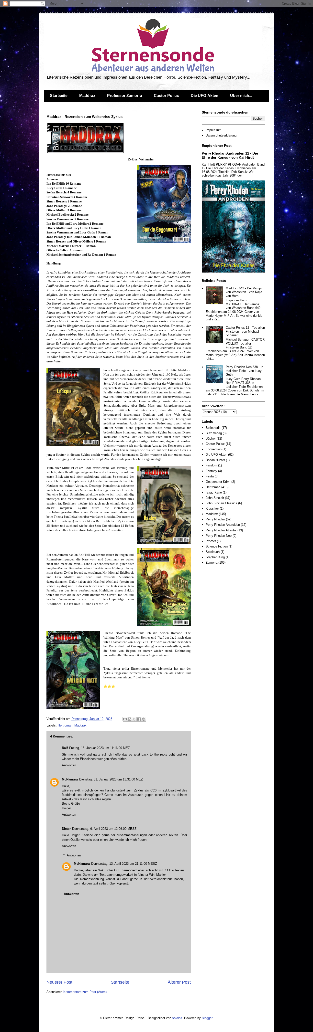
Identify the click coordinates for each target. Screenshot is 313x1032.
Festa (210, 476)
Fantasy (211, 471)
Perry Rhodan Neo (219, 535)
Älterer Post (179, 982)
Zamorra (211, 562)
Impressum (214, 130)
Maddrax (87, 96)
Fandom (211, 465)
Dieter (66, 829)
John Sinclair (215, 498)
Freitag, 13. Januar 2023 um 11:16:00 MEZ (99, 748)
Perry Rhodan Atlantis (221, 530)
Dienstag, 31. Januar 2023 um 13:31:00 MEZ (111, 779)
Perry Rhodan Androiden (223, 525)
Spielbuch (213, 552)
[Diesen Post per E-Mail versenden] (125, 719)
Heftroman (65, 725)
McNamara (70, 779)
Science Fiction (217, 546)
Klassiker (212, 508)
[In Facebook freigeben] (138, 719)
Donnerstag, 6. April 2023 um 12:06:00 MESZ (104, 829)
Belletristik (213, 428)
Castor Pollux (166, 96)
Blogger (207, 1018)
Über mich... (241, 96)
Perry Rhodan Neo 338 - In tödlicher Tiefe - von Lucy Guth (244, 370)
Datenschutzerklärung (221, 135)
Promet (211, 541)
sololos (177, 1018)
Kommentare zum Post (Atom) (85, 992)
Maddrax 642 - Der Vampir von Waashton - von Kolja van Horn (244, 292)
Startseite (58, 96)
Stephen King (215, 557)
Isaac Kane (214, 492)
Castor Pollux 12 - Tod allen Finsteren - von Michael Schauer (245, 331)
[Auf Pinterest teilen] (143, 719)
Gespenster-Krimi (218, 482)
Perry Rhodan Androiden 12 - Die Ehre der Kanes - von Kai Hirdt (230, 155)
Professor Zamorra (124, 96)
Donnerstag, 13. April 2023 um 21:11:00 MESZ (124, 863)
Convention (214, 449)
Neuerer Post (59, 982)
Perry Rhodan (215, 519)
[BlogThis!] (129, 719)
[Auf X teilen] (134, 719)
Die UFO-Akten (204, 96)
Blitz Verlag (214, 433)
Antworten (69, 765)
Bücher (211, 438)
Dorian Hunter (215, 460)
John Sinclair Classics (221, 503)
